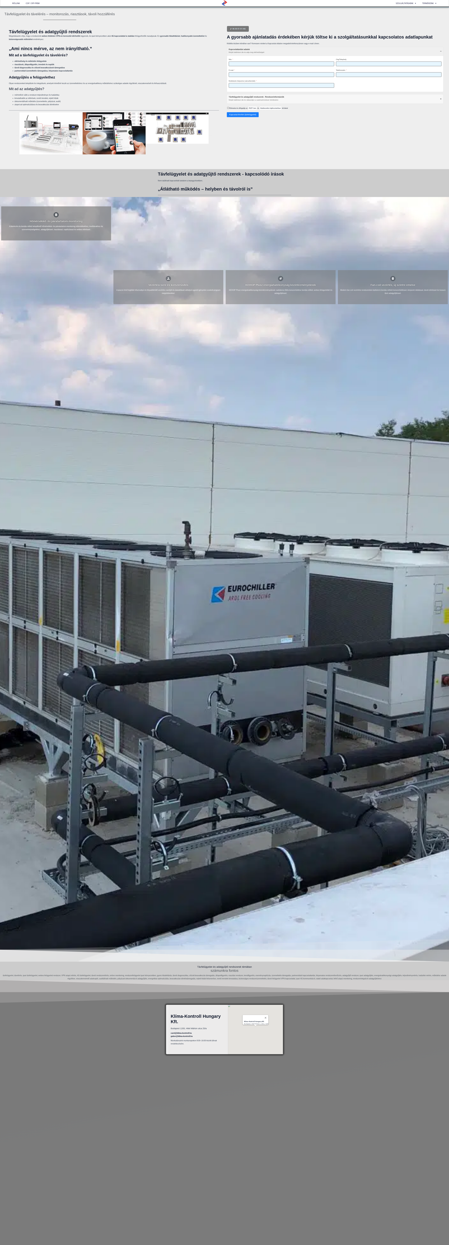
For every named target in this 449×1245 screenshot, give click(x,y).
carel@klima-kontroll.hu (181, 1038)
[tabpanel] (50, 128)
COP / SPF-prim (33, 3)
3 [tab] (116, 164)
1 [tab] (111, 164)
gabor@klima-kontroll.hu (182, 1041)
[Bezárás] (265, 1023)
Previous (17, 136)
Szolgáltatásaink (404, 3)
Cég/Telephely (341, 59)
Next (210, 136)
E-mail (231, 70)
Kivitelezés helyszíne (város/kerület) (242, 81)
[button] (335, 51)
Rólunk (16, 3)
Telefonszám (340, 70)
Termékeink (428, 3)
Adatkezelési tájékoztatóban (270, 108)
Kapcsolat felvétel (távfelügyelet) (242, 115)
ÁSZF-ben (252, 108)
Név (230, 59)
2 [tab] (114, 164)
